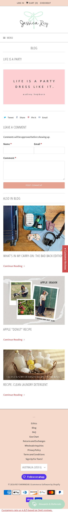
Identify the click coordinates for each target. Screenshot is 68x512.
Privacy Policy (34, 450)
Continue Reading (13, 266)
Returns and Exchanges (34, 441)
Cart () (33, 3)
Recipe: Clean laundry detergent (25, 384)
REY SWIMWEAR (22, 484)
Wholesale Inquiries (34, 445)
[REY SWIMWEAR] (34, 20)
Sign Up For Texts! (34, 459)
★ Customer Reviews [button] (65, 259)
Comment (9, 158)
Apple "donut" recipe (17, 329)
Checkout (45, 3)
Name (7, 144)
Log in (20, 3)
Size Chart (34, 436)
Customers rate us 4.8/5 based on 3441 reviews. (27, 510)
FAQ (34, 432)
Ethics (34, 423)
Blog (34, 48)
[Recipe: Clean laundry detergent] (34, 365)
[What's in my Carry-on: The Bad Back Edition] (34, 228)
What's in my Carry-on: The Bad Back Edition (33, 256)
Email (38, 144)
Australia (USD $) (32, 467)
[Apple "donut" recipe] (34, 300)
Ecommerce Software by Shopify (45, 484)
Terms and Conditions (34, 454)
